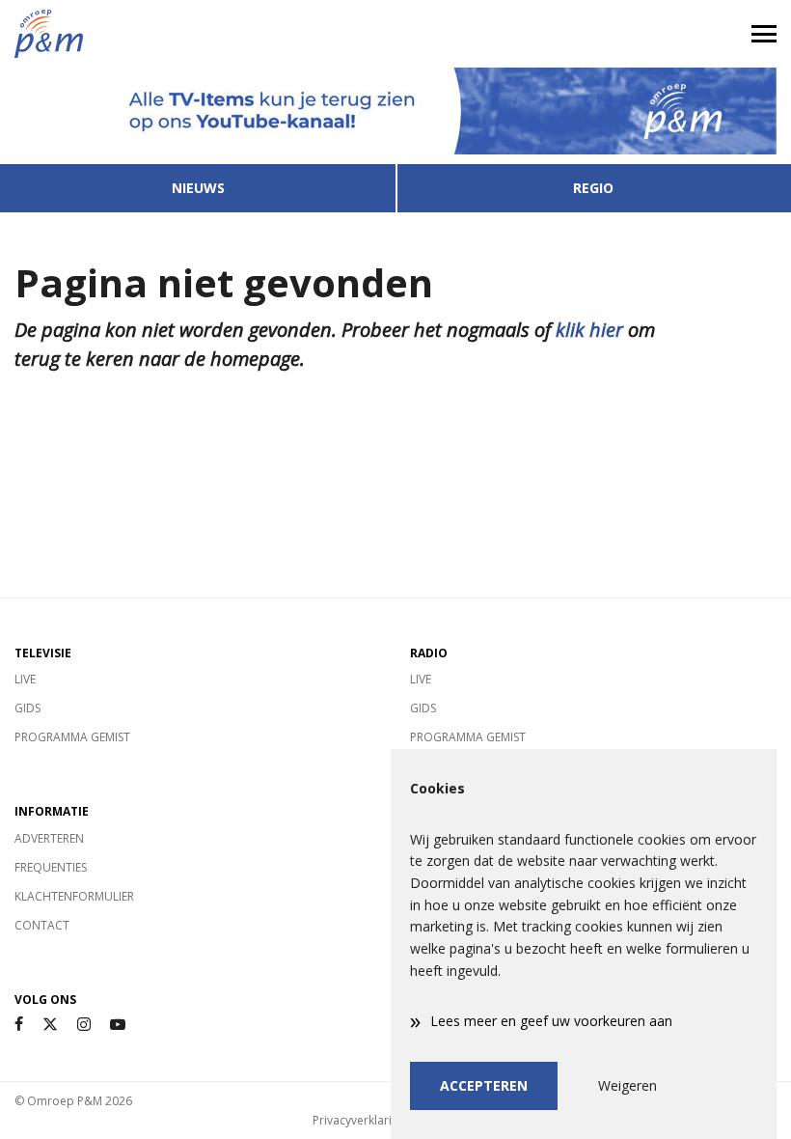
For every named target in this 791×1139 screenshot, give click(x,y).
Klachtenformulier (74, 896)
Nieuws (198, 188)
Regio (593, 188)
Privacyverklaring (359, 1120)
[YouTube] (117, 1024)
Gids (27, 708)
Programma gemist (72, 737)
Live (25, 679)
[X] (50, 1024)
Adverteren (49, 838)
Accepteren (484, 1085)
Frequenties (50, 867)
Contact (41, 925)
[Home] (197, 34)
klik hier (589, 330)
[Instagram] (84, 1024)
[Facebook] (18, 1024)
